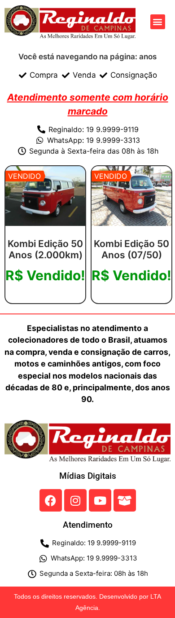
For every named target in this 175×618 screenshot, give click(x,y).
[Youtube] (100, 500)
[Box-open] (125, 500)
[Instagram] (75, 500)
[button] (157, 21)
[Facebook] (50, 500)
